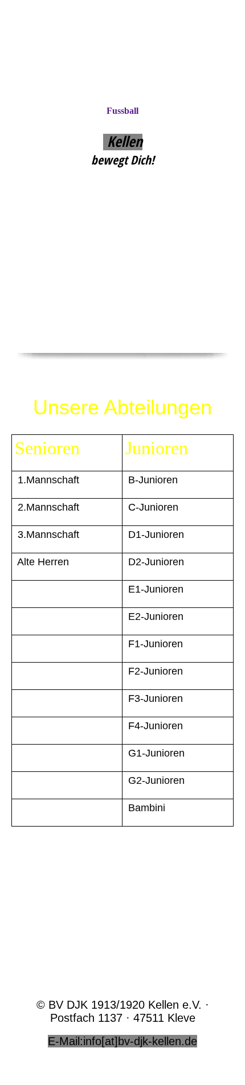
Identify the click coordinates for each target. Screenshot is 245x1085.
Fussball (122, 111)
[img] (122, 52)
